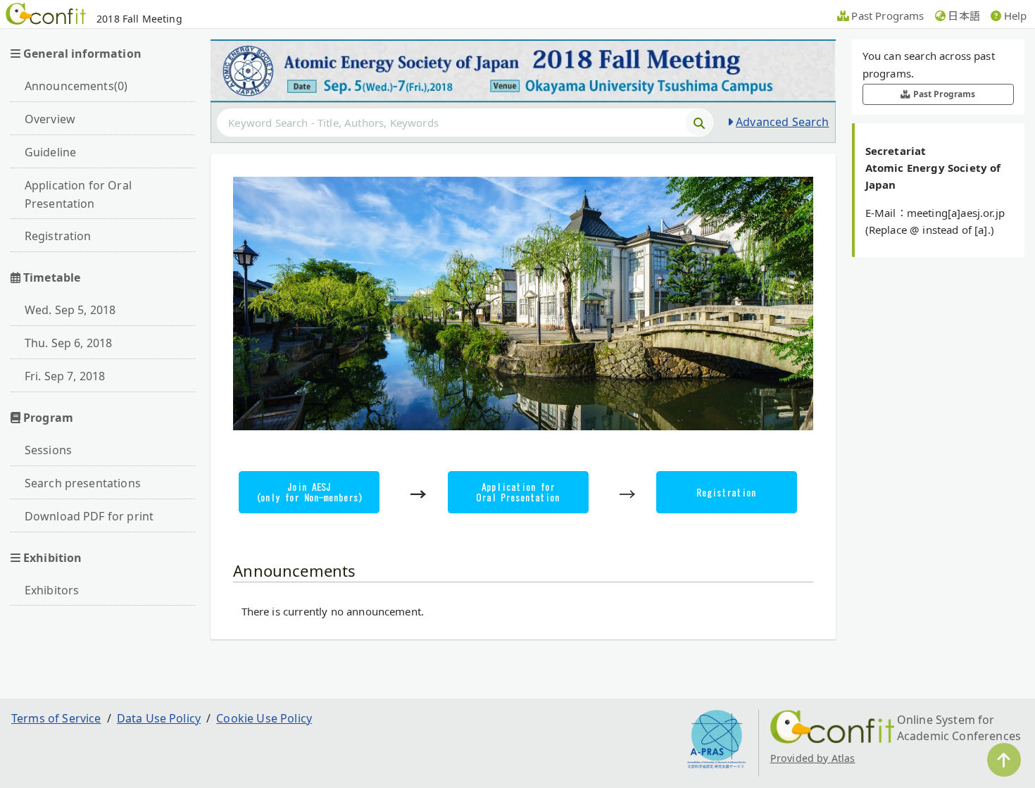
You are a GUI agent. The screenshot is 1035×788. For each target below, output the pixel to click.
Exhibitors (52, 590)
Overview (50, 119)
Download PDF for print (89, 516)
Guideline (50, 152)
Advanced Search (782, 122)
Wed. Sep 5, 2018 (70, 310)
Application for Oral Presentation (78, 194)
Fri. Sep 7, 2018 (65, 376)
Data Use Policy (159, 718)
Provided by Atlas (812, 758)
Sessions (48, 450)
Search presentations (83, 483)
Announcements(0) (76, 86)
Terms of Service (56, 718)
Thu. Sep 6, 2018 (69, 343)
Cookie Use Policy (264, 718)
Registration (58, 236)
